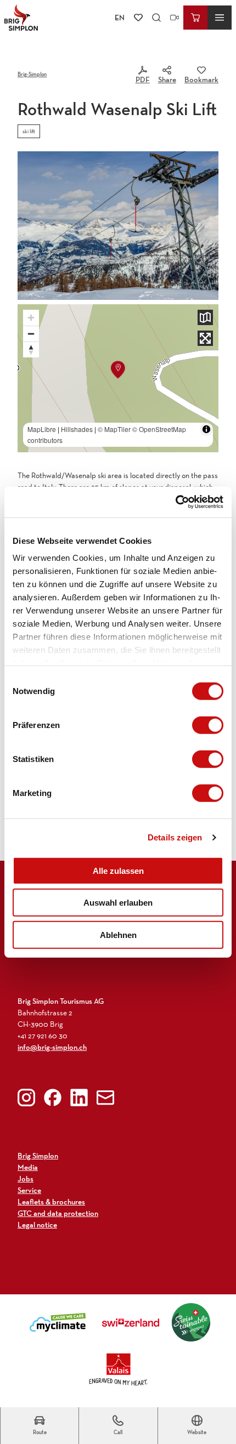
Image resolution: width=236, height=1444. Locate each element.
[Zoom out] (31, 334)
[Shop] (195, 17)
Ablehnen (118, 934)
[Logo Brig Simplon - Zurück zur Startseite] (21, 17)
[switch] (207, 725)
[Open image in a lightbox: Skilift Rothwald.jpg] (118, 225)
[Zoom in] (31, 318)
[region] (118, 378)
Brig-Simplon (32, 74)
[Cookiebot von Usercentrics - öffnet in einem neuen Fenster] (175, 502)
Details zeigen (175, 837)
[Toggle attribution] (206, 429)
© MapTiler (114, 429)
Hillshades (77, 429)
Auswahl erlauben (118, 902)
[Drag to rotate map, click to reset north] (31, 349)
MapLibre (41, 429)
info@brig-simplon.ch (52, 1047)
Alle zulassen (118, 870)
